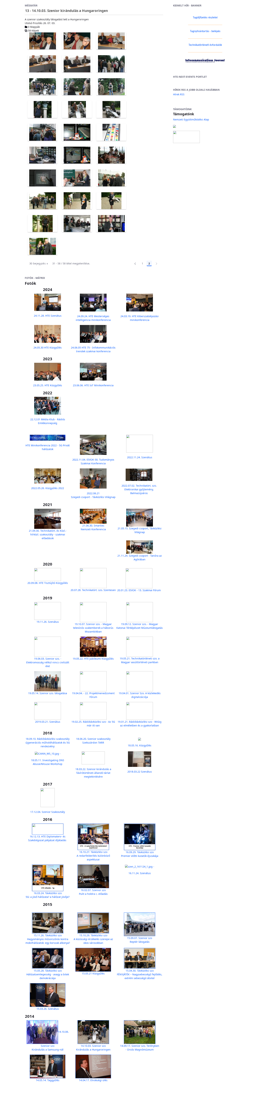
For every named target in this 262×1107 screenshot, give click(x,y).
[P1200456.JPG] (42, 223)
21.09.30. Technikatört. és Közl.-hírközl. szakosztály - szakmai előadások (47, 534)
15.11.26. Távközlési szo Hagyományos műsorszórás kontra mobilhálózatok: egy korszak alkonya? (47, 939)
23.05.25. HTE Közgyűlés (47, 385)
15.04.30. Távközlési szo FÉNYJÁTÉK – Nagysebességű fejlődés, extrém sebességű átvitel (139, 974)
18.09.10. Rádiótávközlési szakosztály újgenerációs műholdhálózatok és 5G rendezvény (47, 742)
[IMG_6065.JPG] (111, 86)
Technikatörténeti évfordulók (205, 45)
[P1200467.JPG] (77, 223)
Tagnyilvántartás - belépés (205, 31)
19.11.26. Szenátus (48, 621)
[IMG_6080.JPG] (77, 109)
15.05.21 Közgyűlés (93, 973)
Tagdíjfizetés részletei (205, 17)
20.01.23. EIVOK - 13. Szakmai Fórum (139, 590)
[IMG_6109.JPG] (77, 132)
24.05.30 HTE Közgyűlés (48, 347)
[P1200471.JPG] (111, 223)
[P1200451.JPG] (111, 200)
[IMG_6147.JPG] (42, 178)
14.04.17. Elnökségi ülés (93, 1080)
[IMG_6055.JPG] (77, 86)
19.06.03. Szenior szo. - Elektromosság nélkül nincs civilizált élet (47, 662)
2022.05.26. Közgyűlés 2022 (47, 488)
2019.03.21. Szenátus (47, 721)
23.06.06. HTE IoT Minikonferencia (93, 385)
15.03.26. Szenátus (48, 1008)
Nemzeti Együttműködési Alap (191, 119)
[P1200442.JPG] (111, 178)
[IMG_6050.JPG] (42, 86)
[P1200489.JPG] (42, 246)
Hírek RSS (178, 94)
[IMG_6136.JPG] (111, 155)
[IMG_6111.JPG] (111, 132)
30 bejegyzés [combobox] (37, 263)
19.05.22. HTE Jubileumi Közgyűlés (93, 658)
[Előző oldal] (135, 263)
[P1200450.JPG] (77, 200)
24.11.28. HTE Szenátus (47, 315)
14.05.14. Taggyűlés (47, 1080)
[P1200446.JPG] (42, 200)
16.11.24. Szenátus (140, 873)
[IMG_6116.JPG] (42, 155)
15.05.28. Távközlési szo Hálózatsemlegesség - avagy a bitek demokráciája (47, 974)
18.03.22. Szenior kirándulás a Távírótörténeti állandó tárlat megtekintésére (93, 772)
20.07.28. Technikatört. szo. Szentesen (93, 590)
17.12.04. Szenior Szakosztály (47, 812)
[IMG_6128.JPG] (77, 155)
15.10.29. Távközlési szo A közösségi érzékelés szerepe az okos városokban (93, 939)
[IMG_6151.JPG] (77, 178)
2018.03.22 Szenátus (139, 771)
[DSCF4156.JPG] (42, 41)
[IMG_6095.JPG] (42, 132)
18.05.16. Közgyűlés (139, 745)
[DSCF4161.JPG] (42, 63)
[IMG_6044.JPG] (111, 63)
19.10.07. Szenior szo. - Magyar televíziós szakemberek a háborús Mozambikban (93, 627)
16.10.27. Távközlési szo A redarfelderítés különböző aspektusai (93, 855)
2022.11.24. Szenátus (139, 457)
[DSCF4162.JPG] (77, 63)
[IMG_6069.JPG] (42, 109)
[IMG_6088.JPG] (111, 109)
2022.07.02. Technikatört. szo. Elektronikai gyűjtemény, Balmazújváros (139, 489)
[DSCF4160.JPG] (111, 41)
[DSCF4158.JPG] (77, 41)
